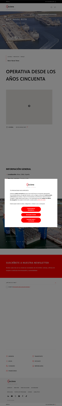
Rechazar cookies (31, 214)
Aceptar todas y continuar (31, 220)
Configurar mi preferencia (31, 209)
